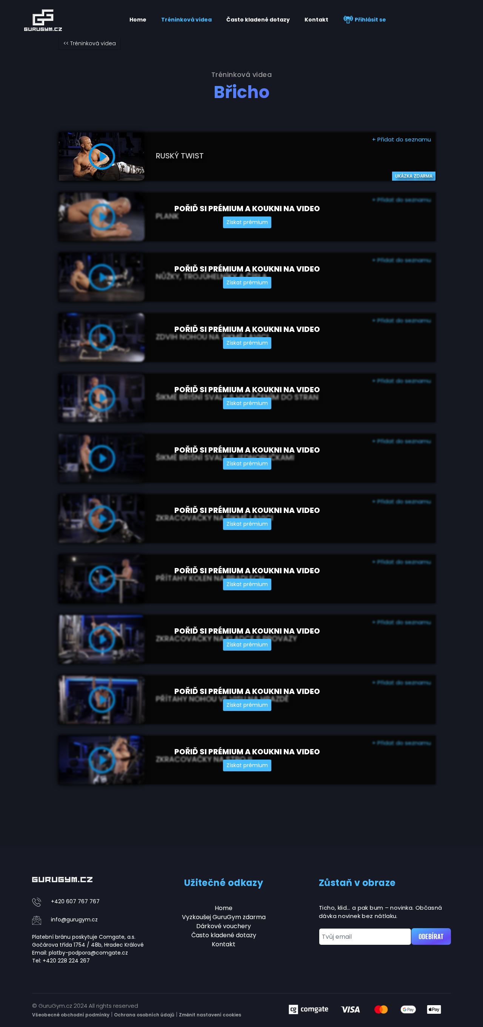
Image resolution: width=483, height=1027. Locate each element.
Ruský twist (180, 155)
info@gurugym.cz (74, 919)
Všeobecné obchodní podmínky (70, 1015)
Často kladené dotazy (258, 19)
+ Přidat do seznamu (401, 139)
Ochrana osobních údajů (144, 1015)
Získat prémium (247, 222)
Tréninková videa (186, 19)
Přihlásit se (370, 19)
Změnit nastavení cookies (210, 1015)
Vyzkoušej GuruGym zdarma (224, 917)
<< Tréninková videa (89, 43)
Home (137, 19)
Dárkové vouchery (223, 926)
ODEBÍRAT (431, 936)
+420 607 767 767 (75, 901)
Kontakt (316, 19)
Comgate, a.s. (117, 937)
